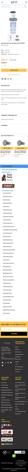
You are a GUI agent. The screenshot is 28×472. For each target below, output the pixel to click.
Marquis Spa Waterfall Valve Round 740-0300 (20, 151)
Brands (17, 409)
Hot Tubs (17, 371)
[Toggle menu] (2, 2)
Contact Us (4, 382)
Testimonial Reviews (6, 405)
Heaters (17, 361)
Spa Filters (17, 356)
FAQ (16, 406)
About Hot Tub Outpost (7, 407)
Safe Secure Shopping (6, 395)
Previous (23, 135)
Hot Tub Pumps (19, 366)
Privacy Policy (4, 385)
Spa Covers (18, 359)
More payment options (14, 74)
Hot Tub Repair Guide (20, 411)
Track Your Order (5, 400)
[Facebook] (2, 79)
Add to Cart (7, 148)
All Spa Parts (18, 369)
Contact (21, 465)
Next (26, 135)
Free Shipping (4, 387)
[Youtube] (11, 362)
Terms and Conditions (21, 462)
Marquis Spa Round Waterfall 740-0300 (5, 151)
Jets (16, 364)
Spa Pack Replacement (21, 401)
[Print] (8, 79)
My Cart (17, 349)
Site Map (3, 397)
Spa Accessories (19, 354)
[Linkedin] (2, 365)
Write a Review (4, 45)
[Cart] (26, 2)
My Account (18, 352)
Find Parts (17, 414)
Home (16, 347)
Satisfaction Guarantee (7, 392)
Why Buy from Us (5, 402)
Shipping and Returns (6, 390)
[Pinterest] (11, 79)
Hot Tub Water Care (20, 382)
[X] (5, 362)
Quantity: (4, 62)
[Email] (5, 79)
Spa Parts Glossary (19, 404)
